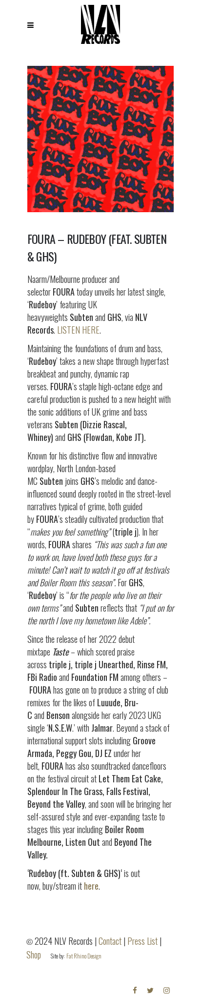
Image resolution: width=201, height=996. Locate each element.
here (91, 885)
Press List (142, 941)
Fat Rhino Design (83, 956)
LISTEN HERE (78, 329)
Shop (33, 954)
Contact (110, 941)
